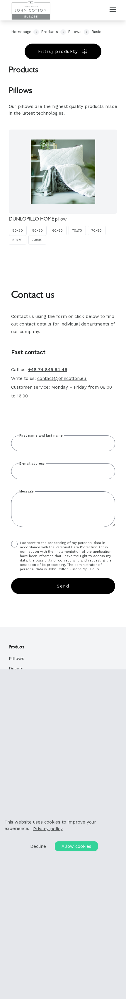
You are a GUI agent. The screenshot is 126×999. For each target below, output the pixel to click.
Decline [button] (38, 846)
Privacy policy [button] (48, 828)
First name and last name (41, 436)
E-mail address (32, 464)
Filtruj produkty (58, 51)
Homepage (21, 32)
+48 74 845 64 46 (47, 369)
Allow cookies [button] (76, 846)
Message (26, 491)
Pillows (74, 32)
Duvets (16, 668)
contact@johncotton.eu (62, 378)
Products (49, 32)
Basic (96, 32)
